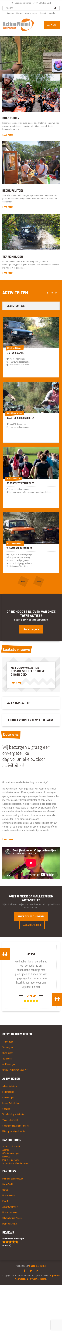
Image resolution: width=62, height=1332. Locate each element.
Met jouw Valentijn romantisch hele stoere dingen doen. (28, 671)
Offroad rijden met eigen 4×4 (15, 1070)
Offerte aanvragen (10, 1153)
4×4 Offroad (7, 1041)
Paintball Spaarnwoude (12, 1178)
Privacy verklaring (37, 1279)
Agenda (51, 13)
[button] (23, 581)
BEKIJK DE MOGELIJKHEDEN (31, 916)
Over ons (11, 734)
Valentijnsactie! (18, 703)
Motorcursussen (9, 1212)
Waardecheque (31, 13)
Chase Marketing (37, 1266)
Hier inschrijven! (31, 629)
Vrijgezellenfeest (10, 1120)
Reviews (10, 13)
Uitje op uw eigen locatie (13, 1131)
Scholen (6, 1109)
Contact (43, 13)
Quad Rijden (10, 118)
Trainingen (7, 1058)
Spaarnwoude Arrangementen (16, 1125)
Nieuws (19, 13)
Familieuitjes (8, 1097)
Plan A (5, 1201)
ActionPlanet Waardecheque (15, 1163)
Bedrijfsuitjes (13, 190)
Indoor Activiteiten (10, 1103)
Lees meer (7, 134)
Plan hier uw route (10, 1160)
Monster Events (9, 1223)
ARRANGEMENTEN (32, 925)
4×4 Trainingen (8, 1064)
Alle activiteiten (9, 1086)
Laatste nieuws (16, 649)
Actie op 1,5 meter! (11, 1146)
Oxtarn (5, 1190)
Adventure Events (10, 1206)
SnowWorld (7, 1184)
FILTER (53, 292)
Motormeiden (8, 1195)
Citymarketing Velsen (12, 1218)
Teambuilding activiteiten (13, 1114)
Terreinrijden (12, 256)
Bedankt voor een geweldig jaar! (30, 720)
